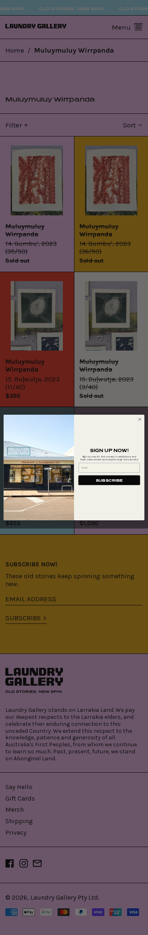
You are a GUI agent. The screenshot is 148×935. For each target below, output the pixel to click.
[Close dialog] (139, 419)
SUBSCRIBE (109, 480)
